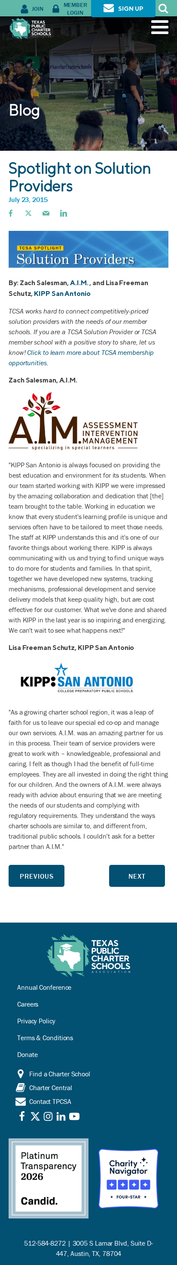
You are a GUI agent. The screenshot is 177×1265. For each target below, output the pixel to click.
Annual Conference (44, 987)
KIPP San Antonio (62, 293)
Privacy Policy (36, 1020)
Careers (27, 1004)
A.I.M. (79, 283)
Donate (27, 1054)
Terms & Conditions (45, 1037)
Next (137, 876)
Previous (37, 876)
